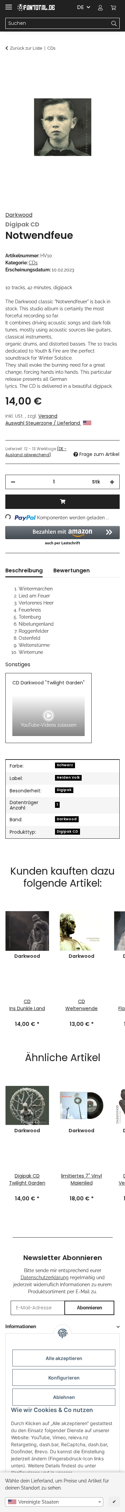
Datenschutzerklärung (45, 1277)
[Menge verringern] (13, 482)
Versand (47, 416)
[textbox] (54, 1502)
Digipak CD (67, 831)
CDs (33, 262)
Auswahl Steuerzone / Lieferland (43, 423)
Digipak (64, 789)
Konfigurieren (64, 1377)
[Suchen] (114, 23)
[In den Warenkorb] (10, 66)
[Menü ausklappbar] (8, 4)
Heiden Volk (68, 777)
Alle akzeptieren (64, 1358)
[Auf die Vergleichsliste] (105, 82)
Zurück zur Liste (26, 48)
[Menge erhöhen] (112, 482)
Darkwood (18, 215)
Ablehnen (64, 1397)
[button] (100, 7)
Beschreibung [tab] (24, 570)
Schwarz (65, 765)
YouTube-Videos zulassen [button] (48, 725)
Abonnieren (89, 1307)
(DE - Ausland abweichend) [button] (36, 452)
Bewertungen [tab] (71, 570)
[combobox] (54, 1502)
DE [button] (80, 7)
